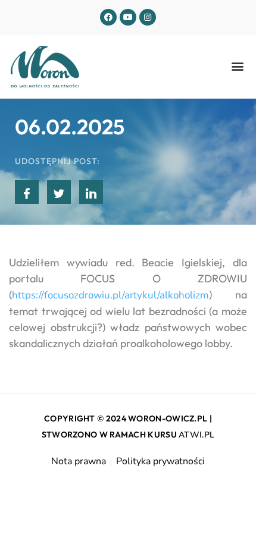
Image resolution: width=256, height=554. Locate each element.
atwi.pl (196, 434)
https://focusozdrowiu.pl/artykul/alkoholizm (110, 295)
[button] (237, 66)
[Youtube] (128, 17)
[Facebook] (108, 17)
